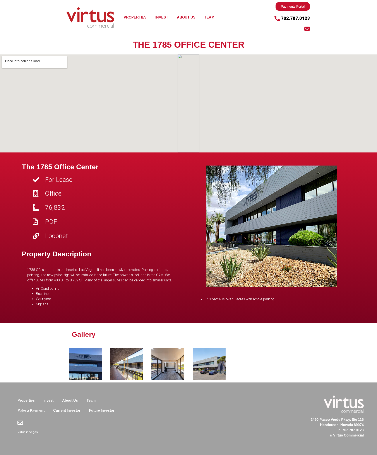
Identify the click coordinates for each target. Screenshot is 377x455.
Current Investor (66, 410)
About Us (186, 17)
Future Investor (101, 410)
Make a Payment (31, 410)
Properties (135, 17)
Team (209, 17)
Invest (161, 17)
